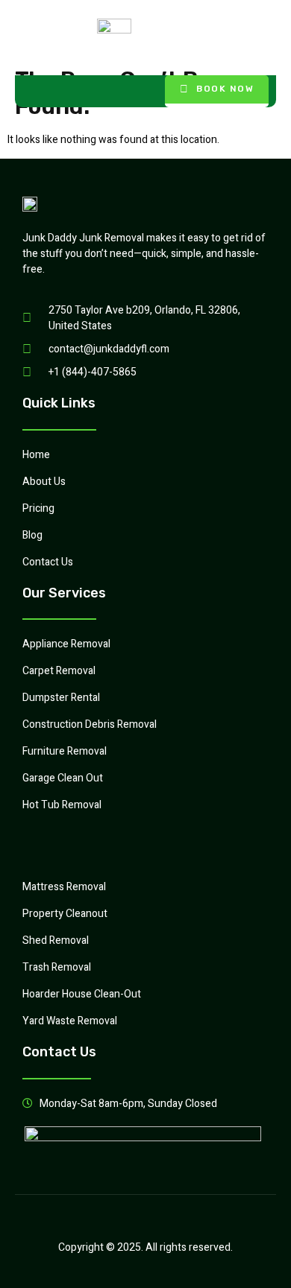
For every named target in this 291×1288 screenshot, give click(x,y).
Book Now (225, 88)
